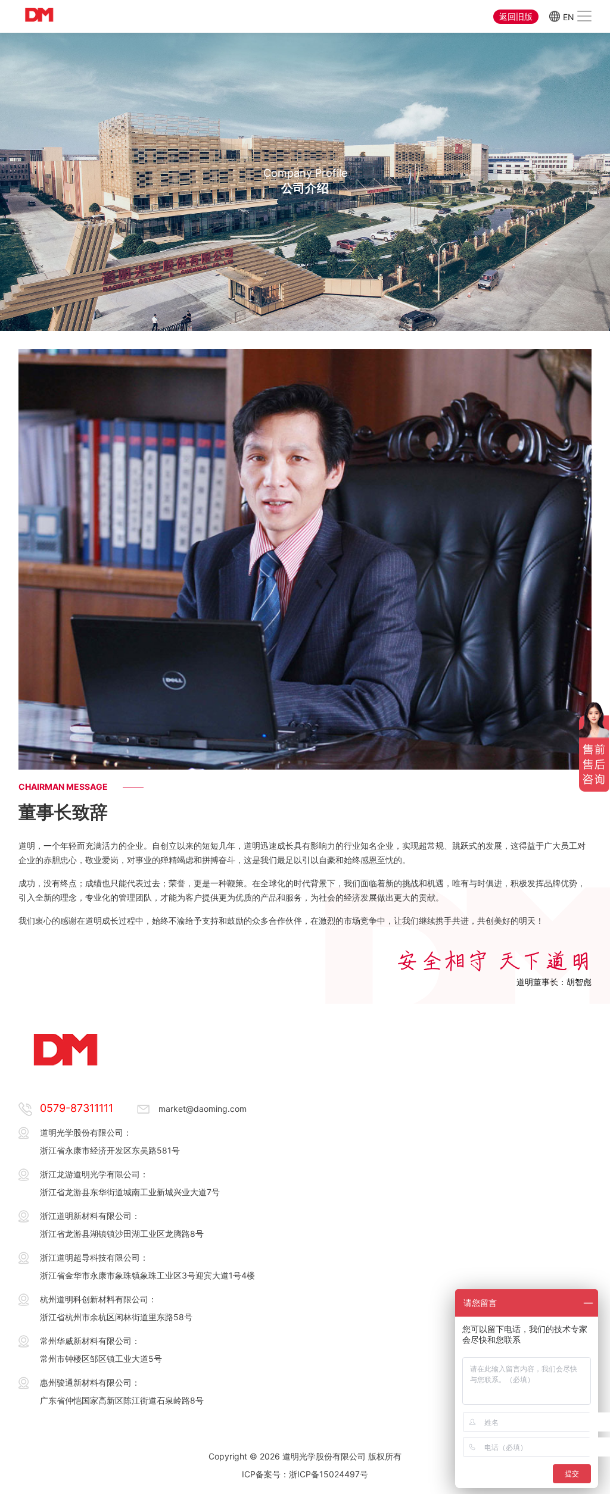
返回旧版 (516, 16)
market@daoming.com (202, 1109)
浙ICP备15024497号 (328, 1474)
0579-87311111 (76, 1108)
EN (568, 16)
